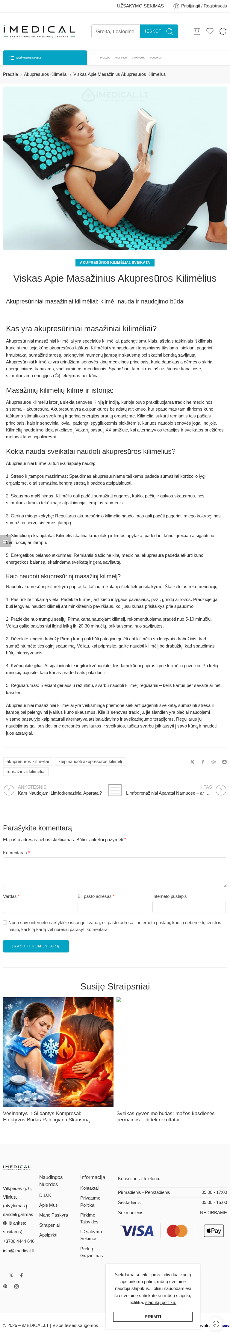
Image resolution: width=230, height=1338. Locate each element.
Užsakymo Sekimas (91, 1235)
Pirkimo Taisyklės (89, 1218)
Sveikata (141, 262)
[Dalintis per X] (192, 762)
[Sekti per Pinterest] (5, 1286)
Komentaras (16, 852)
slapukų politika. (160, 1302)
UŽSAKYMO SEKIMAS (140, 6)
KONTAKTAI (155, 58)
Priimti (153, 1316)
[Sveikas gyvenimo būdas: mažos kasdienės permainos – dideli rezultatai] (171, 1052)
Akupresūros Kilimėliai (45, 74)
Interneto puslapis (169, 896)
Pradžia (10, 74)
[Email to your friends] (224, 761)
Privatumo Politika (90, 1201)
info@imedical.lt (18, 1250)
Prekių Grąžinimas (91, 1252)
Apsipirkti (48, 1235)
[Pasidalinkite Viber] (213, 761)
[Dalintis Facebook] (203, 762)
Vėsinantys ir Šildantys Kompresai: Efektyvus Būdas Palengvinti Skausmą (46, 1116)
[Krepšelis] (197, 31)
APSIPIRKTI (121, 58)
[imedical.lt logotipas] (17, 1167)
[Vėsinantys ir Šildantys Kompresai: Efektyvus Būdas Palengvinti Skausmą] (58, 1052)
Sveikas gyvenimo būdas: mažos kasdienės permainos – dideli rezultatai (165, 1116)
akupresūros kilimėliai (28, 761)
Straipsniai (49, 1225)
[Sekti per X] (11, 1275)
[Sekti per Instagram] (16, 1286)
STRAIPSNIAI (138, 58)
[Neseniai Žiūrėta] (216, 1324)
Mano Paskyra (53, 1215)
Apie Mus (48, 1205)
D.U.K (45, 1195)
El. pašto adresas (96, 896)
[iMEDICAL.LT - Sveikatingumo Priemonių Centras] (39, 31)
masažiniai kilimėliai (26, 771)
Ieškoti (154, 31)
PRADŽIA (105, 58)
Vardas (11, 896)
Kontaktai (89, 1188)
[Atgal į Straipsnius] (115, 790)
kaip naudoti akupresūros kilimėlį (90, 761)
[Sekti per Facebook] (21, 1275)
